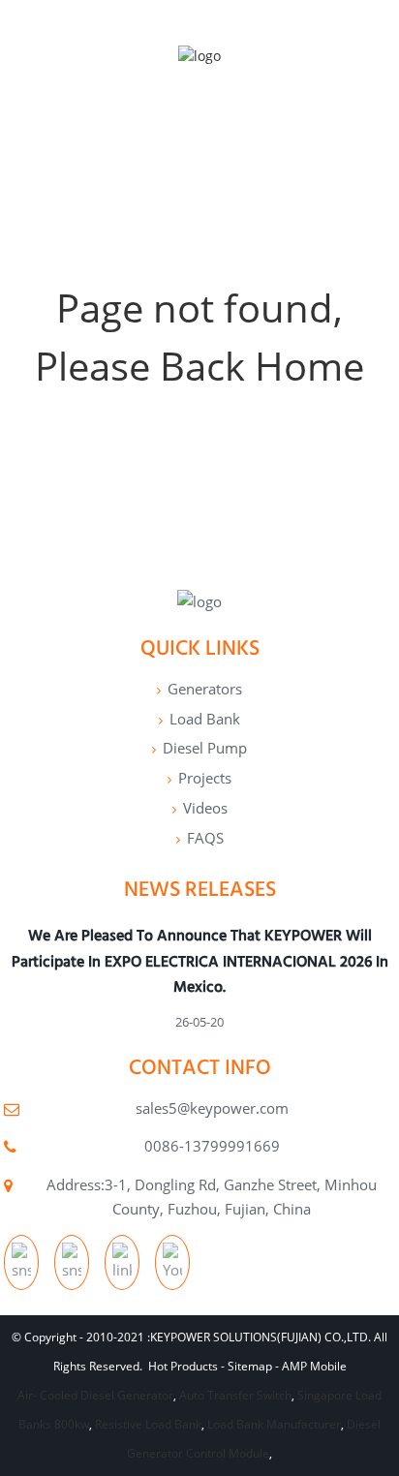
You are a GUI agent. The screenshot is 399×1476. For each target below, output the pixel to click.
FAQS (205, 837)
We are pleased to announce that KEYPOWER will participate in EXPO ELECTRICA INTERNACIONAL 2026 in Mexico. (200, 961)
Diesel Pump (205, 747)
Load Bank (204, 718)
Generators (205, 688)
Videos (205, 807)
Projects (204, 777)
